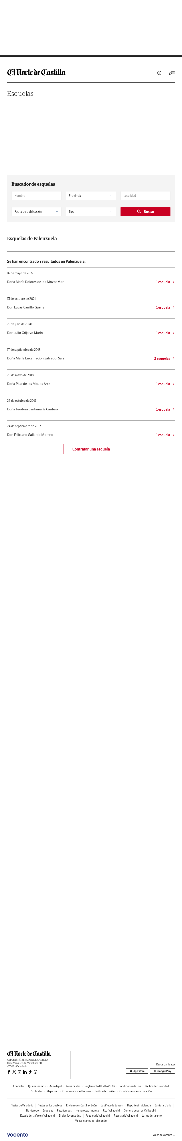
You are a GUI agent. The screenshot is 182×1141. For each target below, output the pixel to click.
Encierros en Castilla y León (81, 1105)
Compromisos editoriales (76, 1091)
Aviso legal (55, 1086)
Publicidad (36, 1091)
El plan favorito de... (70, 1115)
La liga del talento (152, 1115)
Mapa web (52, 1091)
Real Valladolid (111, 1110)
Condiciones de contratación (135, 1091)
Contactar (18, 1086)
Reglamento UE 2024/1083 (100, 1086)
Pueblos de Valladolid (97, 1115)
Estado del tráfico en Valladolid (37, 1115)
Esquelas (20, 93)
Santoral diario (163, 1105)
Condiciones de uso (130, 1086)
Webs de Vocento (162, 1135)
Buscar (149, 211)
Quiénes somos (37, 1086)
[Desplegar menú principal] (172, 73)
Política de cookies (105, 1091)
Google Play (164, 1071)
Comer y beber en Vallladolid (140, 1110)
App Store (138, 1071)
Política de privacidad (157, 1086)
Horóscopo (32, 1110)
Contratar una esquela (91, 449)
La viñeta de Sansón (112, 1105)
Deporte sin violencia (139, 1105)
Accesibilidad (73, 1086)
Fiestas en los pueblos (50, 1105)
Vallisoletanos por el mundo (91, 1120)
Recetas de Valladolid (126, 1115)
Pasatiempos (64, 1110)
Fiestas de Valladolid (22, 1105)
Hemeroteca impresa (87, 1110)
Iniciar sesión (159, 73)
